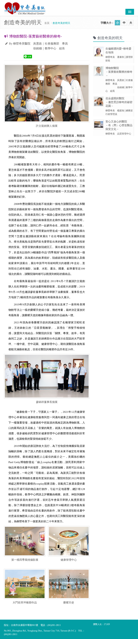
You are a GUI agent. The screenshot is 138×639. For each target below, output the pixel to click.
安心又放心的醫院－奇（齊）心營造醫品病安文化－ (118, 125)
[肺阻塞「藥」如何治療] (46, 376)
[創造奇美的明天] (46, 93)
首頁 (46, 23)
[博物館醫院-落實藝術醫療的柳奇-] (24, 541)
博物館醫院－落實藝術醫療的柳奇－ (118, 71)
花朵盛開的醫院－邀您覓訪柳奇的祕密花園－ (118, 102)
